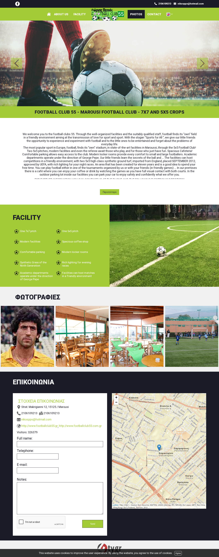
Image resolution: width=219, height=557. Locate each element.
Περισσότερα (109, 192)
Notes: (22, 479)
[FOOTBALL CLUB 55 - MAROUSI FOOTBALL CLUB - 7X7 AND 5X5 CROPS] (17, 3)
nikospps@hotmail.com (36, 419)
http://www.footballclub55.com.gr (80, 425)
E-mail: (22, 465)
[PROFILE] (48, 14)
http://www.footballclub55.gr (39, 425)
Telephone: (25, 451)
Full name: (24, 438)
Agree (178, 553)
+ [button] (116, 397)
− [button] (116, 402)
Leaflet (115, 505)
